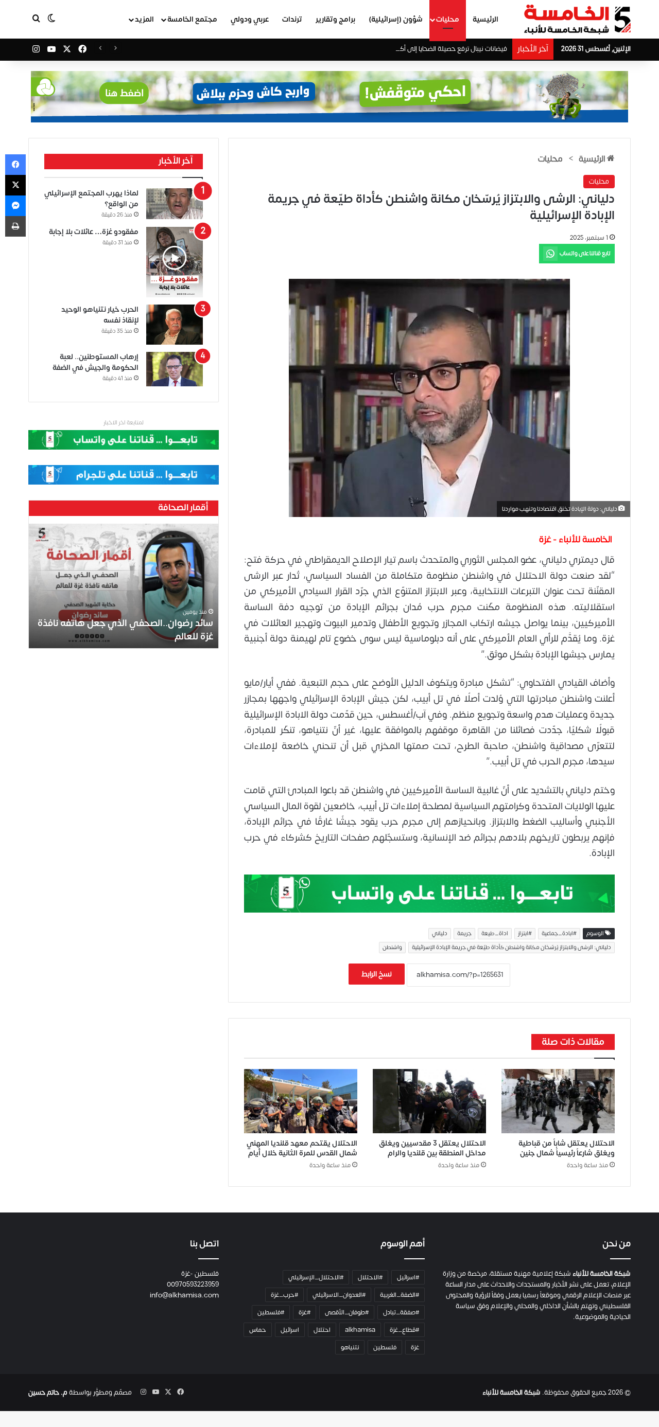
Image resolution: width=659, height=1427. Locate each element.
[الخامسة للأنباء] (577, 19)
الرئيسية (485, 19)
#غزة (304, 1312)
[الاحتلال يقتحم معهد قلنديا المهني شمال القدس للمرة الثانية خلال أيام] (300, 1101)
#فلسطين (270, 1312)
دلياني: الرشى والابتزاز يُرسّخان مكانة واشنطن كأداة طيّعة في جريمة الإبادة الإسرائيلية (511, 947)
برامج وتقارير (335, 19)
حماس (257, 1330)
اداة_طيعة (494, 933)
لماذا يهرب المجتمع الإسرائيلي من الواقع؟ (91, 198)
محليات (447, 19)
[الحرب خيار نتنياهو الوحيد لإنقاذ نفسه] (174, 324)
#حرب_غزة (284, 1295)
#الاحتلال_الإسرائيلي (315, 1277)
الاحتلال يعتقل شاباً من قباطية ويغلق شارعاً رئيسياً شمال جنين (566, 1148)
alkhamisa (360, 1330)
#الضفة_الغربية (399, 1295)
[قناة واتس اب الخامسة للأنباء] (429, 893)
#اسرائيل (408, 1277)
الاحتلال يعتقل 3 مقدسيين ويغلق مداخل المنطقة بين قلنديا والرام (432, 1148)
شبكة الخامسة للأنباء (511, 1392)
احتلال (322, 1330)
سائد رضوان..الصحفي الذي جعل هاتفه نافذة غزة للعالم (125, 630)
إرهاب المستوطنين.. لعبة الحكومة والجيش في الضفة (95, 362)
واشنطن (392, 947)
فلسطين (384, 1347)
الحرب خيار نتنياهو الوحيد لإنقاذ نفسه (99, 315)
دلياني (439, 933)
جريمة (464, 933)
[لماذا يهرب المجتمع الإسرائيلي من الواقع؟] (174, 204)
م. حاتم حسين (47, 1392)
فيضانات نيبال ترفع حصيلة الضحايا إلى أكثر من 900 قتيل (431, 49)
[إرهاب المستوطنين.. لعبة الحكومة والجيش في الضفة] (174, 369)
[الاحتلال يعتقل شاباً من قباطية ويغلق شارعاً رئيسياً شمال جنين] (558, 1101)
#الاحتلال (370, 1277)
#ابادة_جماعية (559, 933)
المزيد (144, 19)
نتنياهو (350, 1347)
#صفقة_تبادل (401, 1312)
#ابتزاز (525, 933)
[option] (123, 586)
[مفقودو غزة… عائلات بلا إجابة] (174, 262)
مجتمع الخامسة (192, 19)
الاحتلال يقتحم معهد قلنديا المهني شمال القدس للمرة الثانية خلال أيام (302, 1148)
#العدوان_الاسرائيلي (339, 1295)
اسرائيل (290, 1330)
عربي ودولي (250, 19)
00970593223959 (193, 1284)
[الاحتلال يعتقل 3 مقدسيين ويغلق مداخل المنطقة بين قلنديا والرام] (429, 1101)
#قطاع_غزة (404, 1330)
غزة (415, 1347)
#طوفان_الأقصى (347, 1312)
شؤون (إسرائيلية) (396, 19)
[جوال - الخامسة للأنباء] (329, 96)
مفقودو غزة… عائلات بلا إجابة (93, 232)
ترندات (292, 19)
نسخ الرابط (376, 974)
